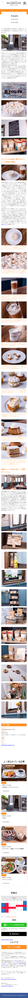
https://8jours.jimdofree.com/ (7, 745)
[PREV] (14, 896)
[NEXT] (14, 898)
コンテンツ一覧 (10, 10)
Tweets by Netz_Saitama (7, 939)
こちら (15, 960)
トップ (2, 10)
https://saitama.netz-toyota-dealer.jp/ (8, 979)
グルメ (17, 10)
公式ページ (4, 224)
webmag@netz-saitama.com (7, 986)
